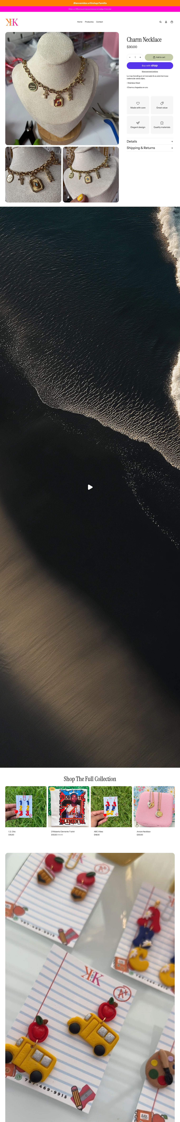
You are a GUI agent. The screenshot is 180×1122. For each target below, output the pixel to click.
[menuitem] (79, 22)
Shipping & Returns (141, 148)
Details (132, 141)
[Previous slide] (95, 807)
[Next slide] (128, 807)
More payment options (150, 71)
